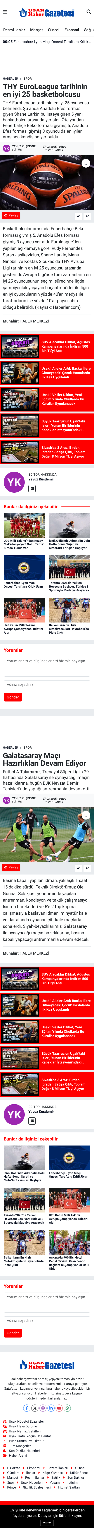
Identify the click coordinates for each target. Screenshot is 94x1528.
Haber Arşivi (18, 1456)
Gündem (13, 1473)
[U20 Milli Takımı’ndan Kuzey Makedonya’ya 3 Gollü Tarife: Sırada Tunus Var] (24, 525)
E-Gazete (13, 1468)
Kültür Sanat (79, 1473)
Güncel (53, 29)
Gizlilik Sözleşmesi (37, 1487)
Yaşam (55, 1483)
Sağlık (55, 1478)
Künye (11, 1487)
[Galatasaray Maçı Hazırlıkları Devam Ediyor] (47, 834)
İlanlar (30, 1473)
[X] (34, 1408)
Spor (28, 78)
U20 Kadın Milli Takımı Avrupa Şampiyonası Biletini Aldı (23, 628)
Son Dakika (75, 1478)
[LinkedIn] (51, 1408)
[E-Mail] (32, 488)
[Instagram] (43, 1408)
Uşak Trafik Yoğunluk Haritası (30, 1436)
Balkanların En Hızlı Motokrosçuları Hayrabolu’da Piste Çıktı (69, 628)
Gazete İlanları (57, 1468)
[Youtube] (59, 1408)
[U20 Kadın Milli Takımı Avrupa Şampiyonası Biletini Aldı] (24, 610)
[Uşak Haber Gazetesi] (47, 12)
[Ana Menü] (5, 12)
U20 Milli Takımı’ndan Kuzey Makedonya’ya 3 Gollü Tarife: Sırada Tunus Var (24, 544)
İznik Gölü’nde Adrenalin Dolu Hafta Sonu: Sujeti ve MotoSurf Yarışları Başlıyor (69, 544)
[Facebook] (26, 1408)
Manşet (36, 29)
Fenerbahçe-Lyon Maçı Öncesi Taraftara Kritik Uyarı (47, 41)
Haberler (10, 78)
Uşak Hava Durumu (23, 1426)
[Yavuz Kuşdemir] (14, 482)
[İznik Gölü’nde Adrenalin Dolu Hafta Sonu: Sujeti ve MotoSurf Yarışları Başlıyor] (70, 525)
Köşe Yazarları (52, 1473)
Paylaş (13, 215)
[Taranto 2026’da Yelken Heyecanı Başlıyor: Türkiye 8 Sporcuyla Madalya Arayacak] (70, 567)
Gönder (13, 697)
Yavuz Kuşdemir (41, 479)
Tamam (47, 1522)
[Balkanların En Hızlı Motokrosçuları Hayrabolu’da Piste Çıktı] (70, 610)
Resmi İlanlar (14, 29)
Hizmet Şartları (69, 1487)
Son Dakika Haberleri (24, 1451)
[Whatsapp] (67, 1408)
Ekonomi (71, 29)
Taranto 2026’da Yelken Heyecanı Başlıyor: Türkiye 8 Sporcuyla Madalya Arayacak (69, 586)
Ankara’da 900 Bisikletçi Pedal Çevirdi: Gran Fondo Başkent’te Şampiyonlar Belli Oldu (69, 1263)
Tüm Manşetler (20, 1446)
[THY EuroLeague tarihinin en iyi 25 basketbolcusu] (47, 182)
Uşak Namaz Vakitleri (25, 1431)
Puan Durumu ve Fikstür (26, 1441)
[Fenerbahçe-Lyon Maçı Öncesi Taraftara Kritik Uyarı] (24, 567)
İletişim (72, 1483)
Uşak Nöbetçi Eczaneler (26, 1421)
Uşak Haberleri (32, 1483)
